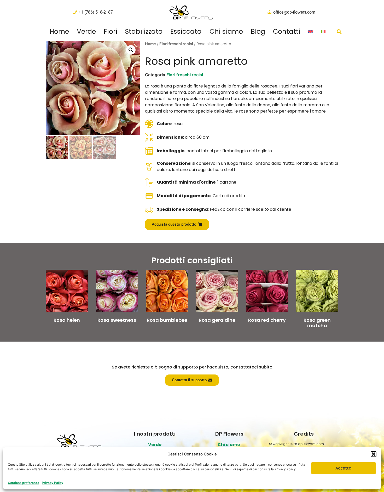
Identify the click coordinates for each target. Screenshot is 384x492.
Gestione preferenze (23, 483)
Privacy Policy (52, 483)
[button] (373, 454)
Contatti (286, 32)
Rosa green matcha (317, 323)
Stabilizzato (143, 32)
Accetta (343, 468)
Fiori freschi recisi (176, 44)
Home (59, 32)
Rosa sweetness (116, 320)
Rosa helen (67, 320)
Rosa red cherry (267, 320)
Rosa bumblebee (167, 320)
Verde (86, 32)
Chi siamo (226, 32)
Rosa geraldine (217, 320)
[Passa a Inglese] (310, 32)
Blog (258, 32)
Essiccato (185, 32)
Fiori (110, 32)
